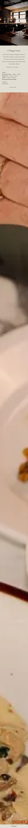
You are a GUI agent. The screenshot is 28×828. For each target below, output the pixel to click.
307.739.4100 (5, 83)
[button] (14, 826)
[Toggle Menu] (25, 2)
